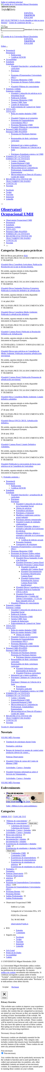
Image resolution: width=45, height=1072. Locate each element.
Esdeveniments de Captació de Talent (25, 107)
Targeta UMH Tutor (19, 102)
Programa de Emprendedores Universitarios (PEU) (22, 121)
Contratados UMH (18, 853)
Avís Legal (10, 950)
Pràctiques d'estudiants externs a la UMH (27, 154)
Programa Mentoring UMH (22, 80)
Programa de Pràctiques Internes (23, 134)
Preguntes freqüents (24, 542)
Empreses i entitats (13, 89)
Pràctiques (15, 71)
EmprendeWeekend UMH (21, 165)
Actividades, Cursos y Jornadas (18, 830)
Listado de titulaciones (20, 105)
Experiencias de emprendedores (23, 858)
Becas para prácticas (14, 835)
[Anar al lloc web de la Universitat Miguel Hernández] (19, 4)
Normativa (10, 869)
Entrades (19, 930)
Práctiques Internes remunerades (28, 657)
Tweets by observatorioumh (12, 727)
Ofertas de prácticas (24, 508)
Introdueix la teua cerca (34, 29)
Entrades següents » (12, 477)
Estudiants (10, 62)
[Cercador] (33, 23)
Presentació (10, 50)
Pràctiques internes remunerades (28, 520)
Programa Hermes (13, 891)
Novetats (9, 186)
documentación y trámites (16, 839)
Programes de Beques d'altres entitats (25, 82)
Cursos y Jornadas (18, 161)
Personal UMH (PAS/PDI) (16, 129)
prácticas (9, 878)
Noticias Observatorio (14, 873)
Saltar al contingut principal (12, 2)
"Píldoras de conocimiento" (17, 821)
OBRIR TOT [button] (6, 816)
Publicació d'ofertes (18, 98)
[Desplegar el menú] (5, 25)
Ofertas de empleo (23, 635)
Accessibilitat (11, 59)
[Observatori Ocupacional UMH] (8, 11)
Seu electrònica (10, 20)
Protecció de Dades (13, 953)
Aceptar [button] (5, 987)
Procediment (21, 686)
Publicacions (16, 55)
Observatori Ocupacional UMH (17, 211)
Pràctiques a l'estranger (25, 513)
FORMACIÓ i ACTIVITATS (18, 156)
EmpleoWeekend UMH (20, 163)
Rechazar (15, 987)
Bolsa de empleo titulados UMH (23, 114)
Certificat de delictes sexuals (32, 540)
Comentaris (20, 933)
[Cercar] (2, 32)
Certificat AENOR (18, 57)
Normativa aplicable (24, 689)
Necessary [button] (5, 1033)
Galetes (9, 957)
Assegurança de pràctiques (26, 544)
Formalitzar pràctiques (25, 510)
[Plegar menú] (7, 46)
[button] (10, 53)
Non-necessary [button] (7, 1051)
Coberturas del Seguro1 (20, 826)
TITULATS (11, 109)
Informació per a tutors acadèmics (24, 145)
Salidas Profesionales (14, 896)
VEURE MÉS (10, 737)
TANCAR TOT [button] (19, 816)
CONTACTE (11, 183)
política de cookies (8, 972)
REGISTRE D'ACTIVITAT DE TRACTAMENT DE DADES (19, 180)
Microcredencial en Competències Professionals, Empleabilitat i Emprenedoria (24, 170)
